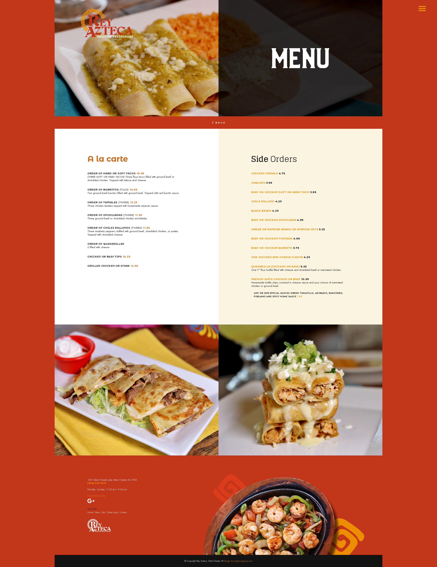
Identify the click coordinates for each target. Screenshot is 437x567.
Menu (97, 512)
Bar (104, 512)
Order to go (112, 512)
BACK (220, 122)
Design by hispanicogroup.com (238, 561)
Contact (123, 512)
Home (90, 512)
